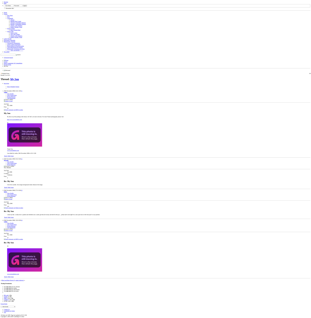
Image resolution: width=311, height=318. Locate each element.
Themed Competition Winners (18, 22)
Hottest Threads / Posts (16, 27)
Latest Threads (7, 38)
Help (5, 3)
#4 (21, 220)
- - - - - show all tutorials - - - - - (15, 50)
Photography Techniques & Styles (16, 49)
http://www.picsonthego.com (14, 119)
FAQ (8, 17)
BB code (6, 295)
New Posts (10, 15)
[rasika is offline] (8, 101)
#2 (21, 159)
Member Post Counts (15, 21)
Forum (5, 14)
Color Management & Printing (15, 47)
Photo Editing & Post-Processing (15, 46)
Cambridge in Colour (9, 311)
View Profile (10, 94)
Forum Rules (4, 304)
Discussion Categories (9, 40)
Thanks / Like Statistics (16, 25)
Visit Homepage (11, 98)
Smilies (6, 296)
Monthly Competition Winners (18, 24)
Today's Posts (13, 33)
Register (6, 2)
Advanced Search (8, 57)
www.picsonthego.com (13, 150)
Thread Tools (6, 83)
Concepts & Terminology (13, 43)
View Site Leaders (15, 34)
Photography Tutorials (9, 41)
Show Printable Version (13, 86)
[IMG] (5, 298)
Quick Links (10, 31)
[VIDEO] (6, 299)
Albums (12, 20)
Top (5, 312)
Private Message (11, 96)
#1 (21, 91)
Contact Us (7, 309)
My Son (14, 79)
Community (10, 18)
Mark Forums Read (15, 30)
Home (5, 12)
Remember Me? (10, 8)
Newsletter (6, 52)
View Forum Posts (12, 95)
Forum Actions (11, 28)
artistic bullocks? (19, 280)
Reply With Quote (9, 156)
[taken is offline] (8, 199)
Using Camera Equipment (13, 44)
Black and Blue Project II (8, 280)
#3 (21, 190)
